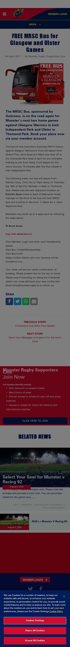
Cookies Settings (35, 620)
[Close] (64, 596)
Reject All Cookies (35, 630)
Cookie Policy (56, 611)
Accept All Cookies (35, 640)
